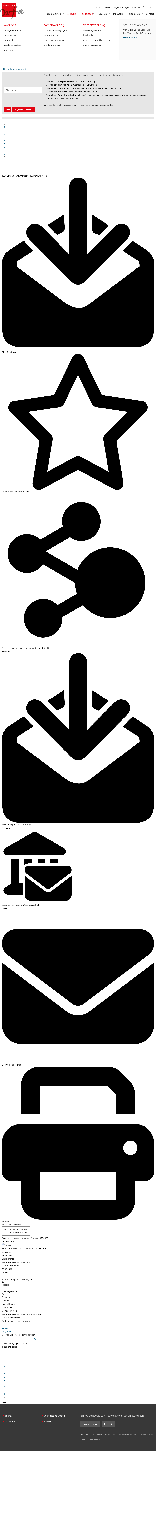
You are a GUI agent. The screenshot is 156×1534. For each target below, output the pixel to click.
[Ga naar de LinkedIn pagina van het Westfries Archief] (111, 1424)
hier (115, 105)
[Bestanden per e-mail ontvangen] (78, 262)
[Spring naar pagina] (35, 163)
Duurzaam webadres (11, 1224)
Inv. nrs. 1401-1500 (10, 1241)
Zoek (7, 109)
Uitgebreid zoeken (23, 109)
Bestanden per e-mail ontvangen (17, 1321)
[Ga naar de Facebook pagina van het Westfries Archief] (105, 1424)
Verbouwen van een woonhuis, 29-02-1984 (21, 1314)
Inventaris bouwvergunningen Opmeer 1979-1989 (25, 1238)
